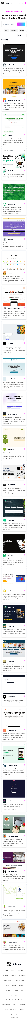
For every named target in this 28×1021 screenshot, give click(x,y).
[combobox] (22, 35)
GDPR (14, 1004)
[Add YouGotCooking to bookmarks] (25, 941)
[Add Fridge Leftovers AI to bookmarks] (25, 307)
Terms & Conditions (10, 1009)
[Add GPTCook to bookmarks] (25, 343)
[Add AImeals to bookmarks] (25, 134)
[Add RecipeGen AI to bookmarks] (25, 729)
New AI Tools (8, 980)
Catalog (6, 30)
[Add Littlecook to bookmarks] (25, 448)
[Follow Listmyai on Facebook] (12, 999)
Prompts (20, 970)
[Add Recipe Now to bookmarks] (25, 696)
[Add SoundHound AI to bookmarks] (25, 870)
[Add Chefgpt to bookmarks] (25, 170)
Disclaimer (23, 1004)
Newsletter (14, 995)
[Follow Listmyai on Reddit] (18, 999)
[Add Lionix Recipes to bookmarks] (25, 413)
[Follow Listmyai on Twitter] (9, 999)
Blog (6, 970)
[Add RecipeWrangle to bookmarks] (25, 764)
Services (5, 975)
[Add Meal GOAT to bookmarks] (25, 484)
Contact (21, 1009)
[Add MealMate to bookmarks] (25, 519)
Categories (14, 30)
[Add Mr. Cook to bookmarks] (25, 554)
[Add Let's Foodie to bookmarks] (25, 378)
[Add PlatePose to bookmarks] (25, 625)
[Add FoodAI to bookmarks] (25, 272)
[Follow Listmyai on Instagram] (21, 999)
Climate (21, 985)
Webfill (7, 985)
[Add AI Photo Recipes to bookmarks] (25, 64)
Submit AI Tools (18, 990)
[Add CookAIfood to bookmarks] (25, 203)
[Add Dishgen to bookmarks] (25, 238)
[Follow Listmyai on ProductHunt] (15, 999)
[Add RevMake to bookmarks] (25, 800)
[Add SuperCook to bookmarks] (25, 906)
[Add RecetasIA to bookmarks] (25, 660)
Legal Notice (6, 1004)
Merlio (14, 985)
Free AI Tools (20, 980)
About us (7, 990)
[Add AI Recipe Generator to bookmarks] (25, 99)
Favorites (13, 975)
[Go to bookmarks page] (25, 3)
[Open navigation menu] (22, 3)
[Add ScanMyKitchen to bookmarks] (25, 835)
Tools (12, 970)
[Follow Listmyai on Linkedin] (6, 999)
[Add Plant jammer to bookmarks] (25, 590)
